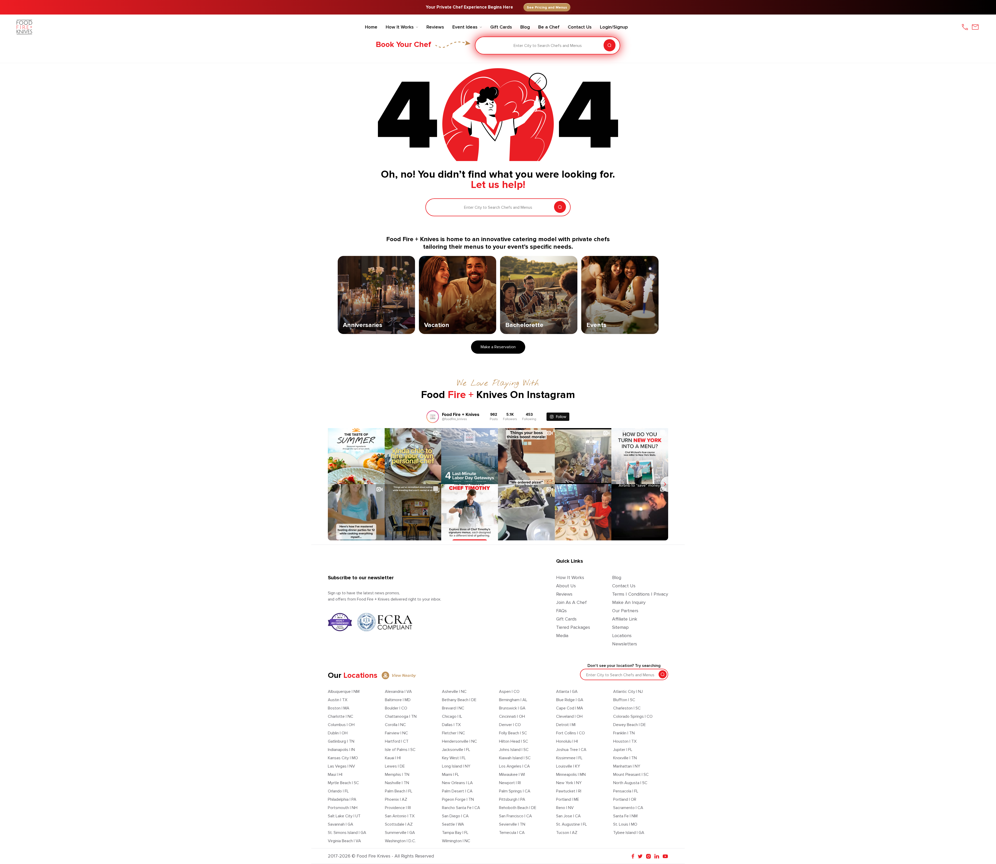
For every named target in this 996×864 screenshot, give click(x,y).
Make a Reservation (498, 347)
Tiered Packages (573, 627)
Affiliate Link (624, 619)
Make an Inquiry (629, 602)
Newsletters (624, 644)
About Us (566, 586)
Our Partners (625, 611)
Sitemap (620, 627)
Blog (616, 577)
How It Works (570, 577)
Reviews (564, 594)
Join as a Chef (571, 602)
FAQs (561, 611)
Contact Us (623, 586)
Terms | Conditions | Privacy (640, 594)
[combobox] (482, 46)
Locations (622, 635)
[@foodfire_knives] (432, 417)
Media (562, 635)
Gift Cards (566, 619)
